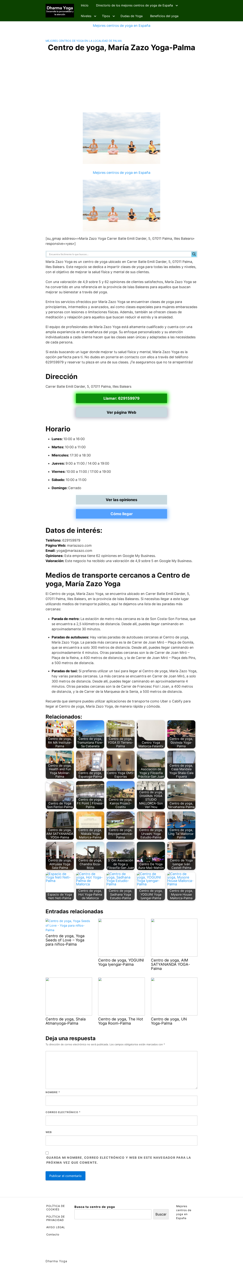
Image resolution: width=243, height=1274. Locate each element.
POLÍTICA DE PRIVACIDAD (55, 1218)
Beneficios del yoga (164, 16)
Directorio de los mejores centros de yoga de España (134, 5)
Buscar (160, 1214)
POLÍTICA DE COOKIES (55, 1207)
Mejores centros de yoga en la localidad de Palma (84, 40)
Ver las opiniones (121, 499)
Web (49, 1132)
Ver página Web (121, 412)
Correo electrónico (63, 1112)
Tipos (106, 16)
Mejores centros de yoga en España (121, 26)
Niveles (86, 16)
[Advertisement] (121, 83)
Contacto (52, 1234)
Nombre (53, 1092)
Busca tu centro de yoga (94, 1207)
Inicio (84, 5)
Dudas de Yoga (132, 16)
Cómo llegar (121, 514)
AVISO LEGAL (55, 1227)
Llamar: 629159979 (121, 398)
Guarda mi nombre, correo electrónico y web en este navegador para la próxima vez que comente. (118, 1160)
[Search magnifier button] (194, 254)
